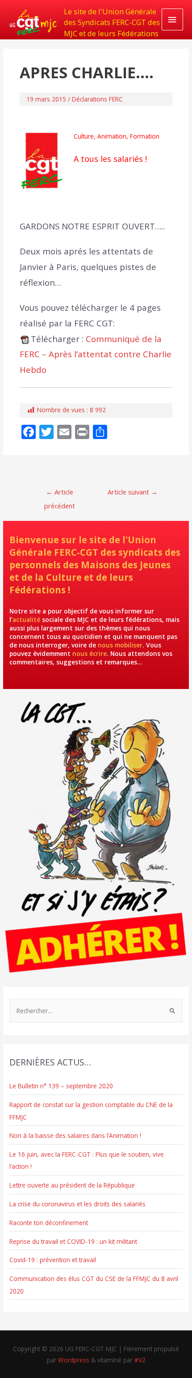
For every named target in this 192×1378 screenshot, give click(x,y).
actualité (26, 619)
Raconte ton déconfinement (48, 1222)
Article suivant (133, 491)
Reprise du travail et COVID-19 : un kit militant (73, 1241)
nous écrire (89, 653)
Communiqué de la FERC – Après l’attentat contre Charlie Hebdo (95, 354)
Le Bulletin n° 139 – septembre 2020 (61, 1086)
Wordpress (73, 1360)
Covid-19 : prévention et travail (52, 1259)
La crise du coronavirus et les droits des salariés (77, 1204)
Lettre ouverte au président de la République (72, 1185)
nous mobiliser (120, 645)
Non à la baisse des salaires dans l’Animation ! (75, 1135)
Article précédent (59, 493)
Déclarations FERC (97, 99)
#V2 (140, 1360)
